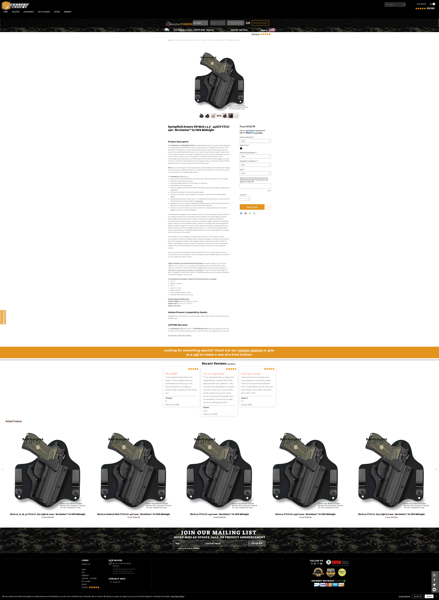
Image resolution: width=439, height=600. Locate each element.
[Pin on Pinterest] (245, 213)
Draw (242, 169)
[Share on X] (254, 213)
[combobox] (255, 141)
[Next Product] (436, 469)
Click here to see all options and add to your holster (185, 270)
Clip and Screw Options (248, 153)
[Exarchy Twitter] (314, 563)
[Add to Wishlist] (268, 207)
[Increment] (248, 199)
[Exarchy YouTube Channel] (321, 563)
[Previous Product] (2, 469)
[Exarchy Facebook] (318, 563)
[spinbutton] (245, 199)
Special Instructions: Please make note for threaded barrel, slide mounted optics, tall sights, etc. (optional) (254, 180)
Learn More (258, 133)
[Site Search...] (404, 4)
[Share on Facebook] (241, 213)
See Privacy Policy (177, 596)
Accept (429, 596)
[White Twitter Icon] (434, 584)
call (196, 354)
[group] (219, 474)
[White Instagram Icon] (434, 575)
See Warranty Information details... (180, 335)
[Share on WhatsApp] (250, 213)
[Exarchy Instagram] (311, 563)
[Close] (436, 596)
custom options (250, 350)
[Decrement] (241, 199)
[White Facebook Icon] (434, 580)
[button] (16, 11)
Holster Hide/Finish (247, 137)
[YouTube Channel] (434, 589)
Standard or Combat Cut (249, 161)
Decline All (417, 596)
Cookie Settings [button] (404, 596)
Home (170, 40)
